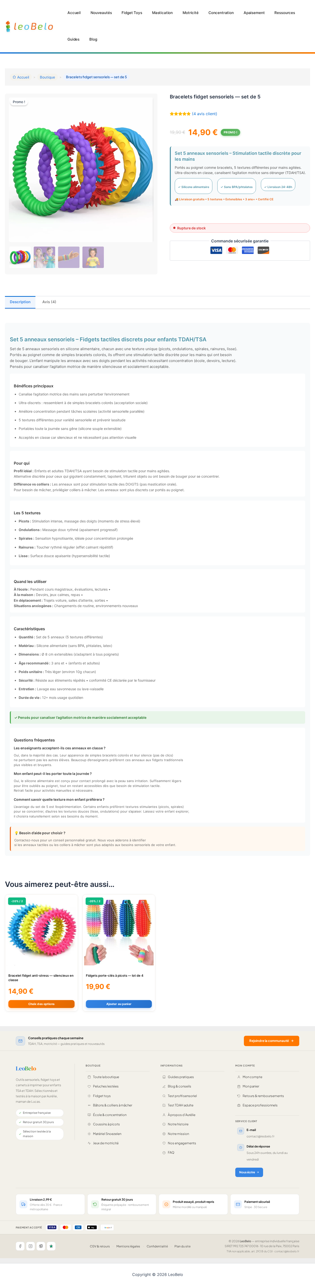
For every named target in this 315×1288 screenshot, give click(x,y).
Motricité (191, 12)
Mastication (162, 12)
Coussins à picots (106, 1124)
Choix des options (41, 1004)
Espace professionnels (260, 1105)
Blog (93, 39)
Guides (73, 39)
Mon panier (251, 1086)
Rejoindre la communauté (269, 1041)
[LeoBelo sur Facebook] (20, 1246)
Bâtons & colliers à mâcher (112, 1105)
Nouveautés (101, 12)
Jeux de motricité (106, 1143)
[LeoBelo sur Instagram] (30, 1246)
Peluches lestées (106, 1086)
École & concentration (109, 1115)
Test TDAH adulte (180, 1105)
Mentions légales (128, 1246)
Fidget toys (102, 1096)
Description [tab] (20, 301)
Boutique (47, 77)
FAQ (171, 1152)
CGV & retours (100, 1246)
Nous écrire (247, 1172)
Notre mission (178, 1134)
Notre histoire (178, 1124)
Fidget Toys (132, 12)
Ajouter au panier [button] (118, 1004)
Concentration (221, 12)
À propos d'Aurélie (181, 1115)
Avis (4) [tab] (49, 301)
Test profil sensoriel (182, 1096)
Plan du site (182, 1246)
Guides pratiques (181, 1077)
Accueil (74, 12)
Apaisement (254, 12)
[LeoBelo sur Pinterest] (40, 1246)
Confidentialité (157, 1246)
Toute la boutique (106, 1077)
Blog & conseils (179, 1086)
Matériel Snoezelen (107, 1134)
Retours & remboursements (263, 1096)
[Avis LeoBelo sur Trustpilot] (51, 1246)
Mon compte (252, 1077)
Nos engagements (182, 1143)
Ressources (284, 12)
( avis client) (204, 113)
